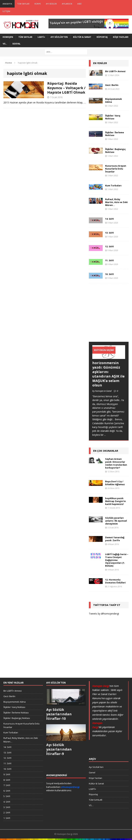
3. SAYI (6, 807)
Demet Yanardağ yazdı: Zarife (114, 539)
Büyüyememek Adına (113, 100)
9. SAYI (6, 774)
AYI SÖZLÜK (51, 3)
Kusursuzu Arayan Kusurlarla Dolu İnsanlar (115, 168)
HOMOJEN (8, 37)
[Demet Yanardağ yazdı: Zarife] (96, 540)
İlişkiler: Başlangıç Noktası (115, 151)
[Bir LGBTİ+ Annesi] (96, 73)
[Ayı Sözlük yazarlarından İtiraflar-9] (66, 739)
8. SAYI (6, 779)
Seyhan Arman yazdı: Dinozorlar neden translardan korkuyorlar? (116, 463)
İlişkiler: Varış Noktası (112, 117)
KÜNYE (38, 3)
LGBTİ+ (41, 37)
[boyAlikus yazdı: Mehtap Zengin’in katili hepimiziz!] (96, 500)
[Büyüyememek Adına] (96, 101)
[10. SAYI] (96, 276)
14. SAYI (109, 218)
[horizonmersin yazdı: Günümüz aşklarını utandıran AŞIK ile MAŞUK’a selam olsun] (108, 357)
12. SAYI (109, 246)
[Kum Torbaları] (96, 187)
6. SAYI (6, 790)
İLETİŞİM (6, 11)
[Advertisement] (110, 315)
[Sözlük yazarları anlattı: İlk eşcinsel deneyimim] (96, 520)
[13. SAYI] (96, 235)
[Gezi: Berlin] (96, 87)
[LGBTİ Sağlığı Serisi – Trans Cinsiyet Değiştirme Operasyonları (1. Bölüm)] (96, 556)
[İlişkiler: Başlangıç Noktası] (96, 151)
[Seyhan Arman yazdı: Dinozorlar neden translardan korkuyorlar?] (96, 461)
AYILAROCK (67, 3)
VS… (5, 43)
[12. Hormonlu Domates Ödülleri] (96, 582)
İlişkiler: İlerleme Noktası (114, 134)
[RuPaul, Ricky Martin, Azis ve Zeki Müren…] (96, 201)
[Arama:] (66, 51)
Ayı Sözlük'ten (96, 767)
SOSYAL (16, 43)
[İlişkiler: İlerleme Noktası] (96, 134)
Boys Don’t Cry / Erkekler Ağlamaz (115, 483)
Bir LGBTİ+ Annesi (115, 71)
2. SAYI (6, 812)
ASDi (79, 3)
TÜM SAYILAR (23, 3)
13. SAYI (109, 232)
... (105, 434)
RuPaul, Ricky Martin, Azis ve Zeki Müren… (116, 202)
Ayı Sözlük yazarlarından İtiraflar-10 (59, 714)
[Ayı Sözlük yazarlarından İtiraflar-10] (66, 703)
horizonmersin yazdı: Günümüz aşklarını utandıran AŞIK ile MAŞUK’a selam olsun (108, 373)
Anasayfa (7, 3)
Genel (92, 772)
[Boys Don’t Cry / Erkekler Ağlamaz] (96, 483)
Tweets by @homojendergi (104, 613)
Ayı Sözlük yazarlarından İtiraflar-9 (59, 749)
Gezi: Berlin (111, 85)
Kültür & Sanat (82, 37)
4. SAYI (6, 801)
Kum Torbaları (113, 185)
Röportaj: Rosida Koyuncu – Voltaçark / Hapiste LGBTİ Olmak (66, 88)
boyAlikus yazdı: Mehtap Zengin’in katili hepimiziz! (115, 501)
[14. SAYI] (96, 221)
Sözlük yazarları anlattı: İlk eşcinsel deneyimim (116, 520)
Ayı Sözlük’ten (59, 37)
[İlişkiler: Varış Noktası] (96, 118)
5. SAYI (6, 796)
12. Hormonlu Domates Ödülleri (115, 581)
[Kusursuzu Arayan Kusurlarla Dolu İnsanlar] (96, 168)
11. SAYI (109, 260)
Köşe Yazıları (120, 37)
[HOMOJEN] (21, 24)
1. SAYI (6, 818)
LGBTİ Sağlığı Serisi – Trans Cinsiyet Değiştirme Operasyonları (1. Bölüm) (116, 560)
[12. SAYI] (96, 249)
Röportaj (102, 37)
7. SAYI (6, 785)
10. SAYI (109, 274)
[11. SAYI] (96, 262)
